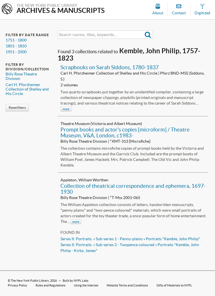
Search (148, 35)
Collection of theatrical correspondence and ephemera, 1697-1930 (133, 189)
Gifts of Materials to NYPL (174, 285)
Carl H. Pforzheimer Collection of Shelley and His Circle (27, 89)
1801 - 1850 (16, 46)
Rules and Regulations (51, 285)
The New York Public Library (30, 280)
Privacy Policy (17, 285)
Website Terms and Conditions (127, 285)
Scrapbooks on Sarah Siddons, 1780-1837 (109, 67)
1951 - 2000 (16, 52)
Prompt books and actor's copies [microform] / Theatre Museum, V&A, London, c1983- (125, 132)
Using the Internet (86, 285)
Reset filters (17, 107)
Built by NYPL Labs (75, 280)
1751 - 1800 (16, 40)
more (65, 109)
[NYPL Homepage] (7, 9)
